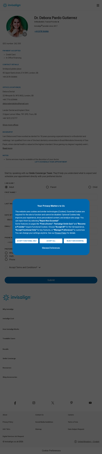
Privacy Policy (60, 233)
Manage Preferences (51, 248)
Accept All (51, 241)
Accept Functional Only (27, 241)
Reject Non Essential (75, 241)
